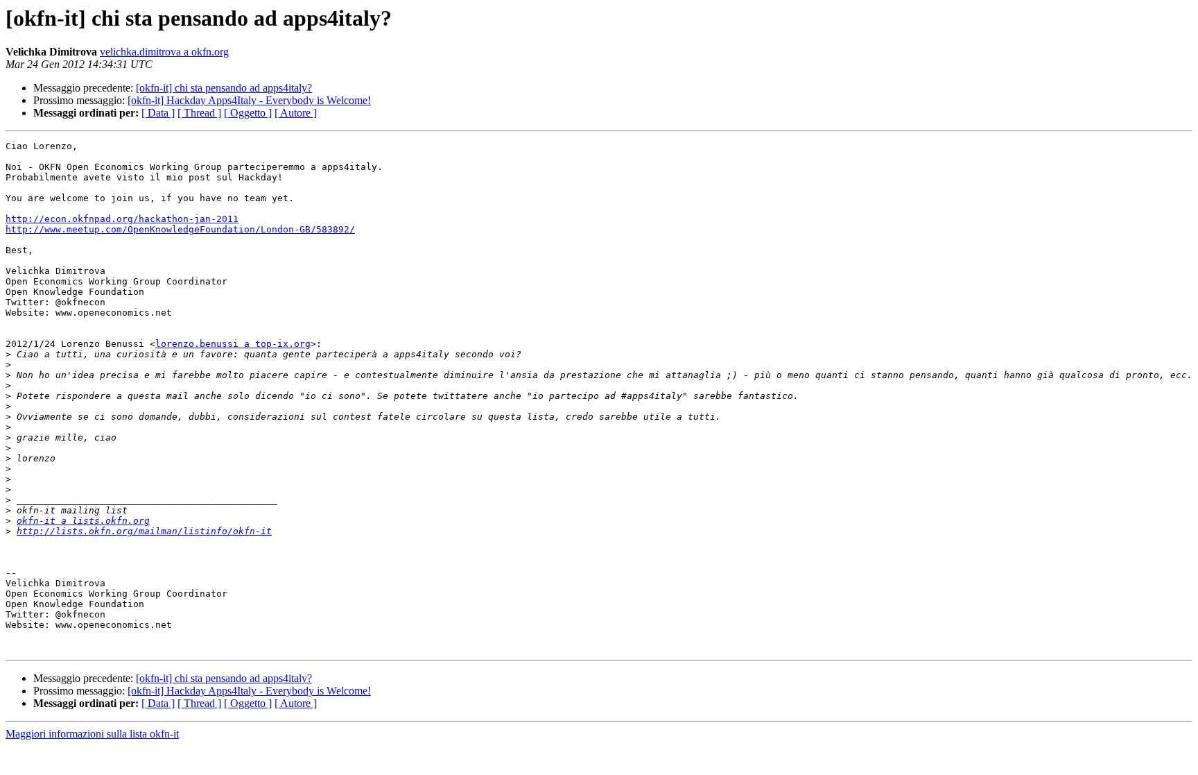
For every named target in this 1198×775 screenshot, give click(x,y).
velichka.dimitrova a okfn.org (164, 52)
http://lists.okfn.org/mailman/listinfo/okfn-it (144, 531)
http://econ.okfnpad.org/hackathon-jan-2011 (122, 219)
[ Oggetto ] (248, 113)
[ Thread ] (199, 113)
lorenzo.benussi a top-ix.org (233, 344)
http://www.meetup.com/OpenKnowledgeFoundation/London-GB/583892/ (180, 229)
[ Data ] (158, 113)
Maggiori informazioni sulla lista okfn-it (92, 734)
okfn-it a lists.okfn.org (83, 521)
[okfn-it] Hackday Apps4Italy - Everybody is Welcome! (249, 100)
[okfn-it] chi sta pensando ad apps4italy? (224, 88)
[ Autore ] (296, 113)
